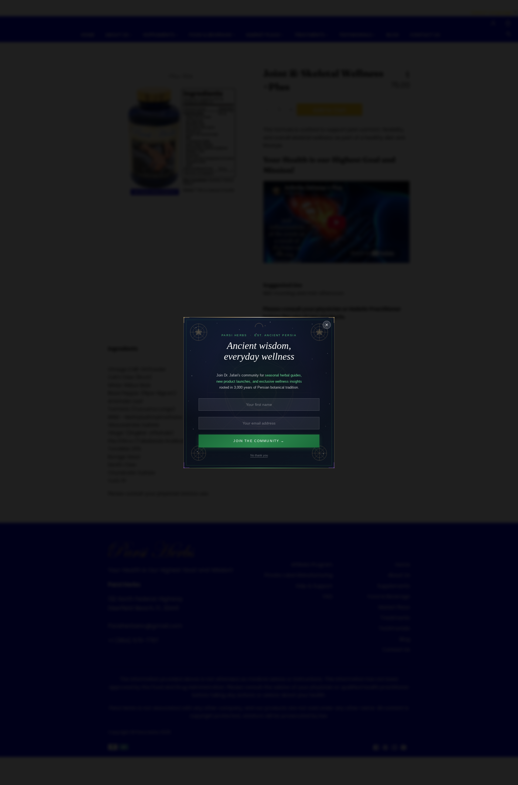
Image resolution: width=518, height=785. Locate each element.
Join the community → (258, 441)
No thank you (259, 455)
